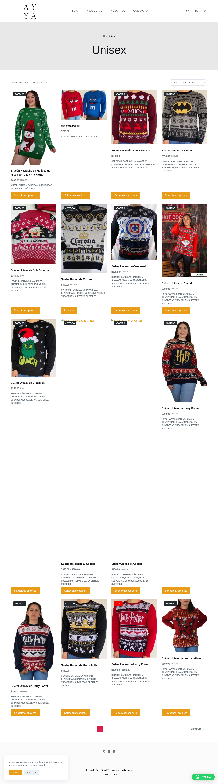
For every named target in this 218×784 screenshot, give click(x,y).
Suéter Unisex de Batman (177, 150)
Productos (94, 10)
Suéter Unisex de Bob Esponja (30, 270)
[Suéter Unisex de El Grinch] (33, 348)
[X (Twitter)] (109, 751)
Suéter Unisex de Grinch (126, 564)
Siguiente (196, 729)
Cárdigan (33, 185)
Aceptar (15, 772)
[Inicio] (104, 36)
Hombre (65, 136)
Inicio (74, 10)
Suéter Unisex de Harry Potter (180, 408)
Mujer (14, 185)
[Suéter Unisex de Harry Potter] (184, 360)
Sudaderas (17, 188)
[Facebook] (104, 751)
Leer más (69, 310)
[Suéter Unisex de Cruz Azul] (134, 232)
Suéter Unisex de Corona (76, 279)
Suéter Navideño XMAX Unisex (130, 150)
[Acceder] (196, 11)
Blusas (23, 185)
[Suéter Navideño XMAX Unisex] (134, 117)
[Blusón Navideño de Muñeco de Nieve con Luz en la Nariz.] (33, 127)
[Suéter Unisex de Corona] (84, 238)
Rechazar (31, 772)
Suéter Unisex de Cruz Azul (128, 266)
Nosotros (118, 10)
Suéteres (29, 188)
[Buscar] (187, 11)
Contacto (140, 10)
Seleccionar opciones (25, 195)
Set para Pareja (70, 125)
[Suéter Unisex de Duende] (184, 240)
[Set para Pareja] (84, 105)
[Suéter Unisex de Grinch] (134, 438)
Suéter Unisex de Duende (177, 283)
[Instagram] (114, 751)
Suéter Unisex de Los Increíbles (181, 658)
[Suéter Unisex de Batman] (184, 117)
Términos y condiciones (119, 770)
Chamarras (45, 185)
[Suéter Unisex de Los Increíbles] (184, 625)
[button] (203, 777)
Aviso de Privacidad (96, 770)
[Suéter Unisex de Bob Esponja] (33, 234)
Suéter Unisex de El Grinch (28, 383)
